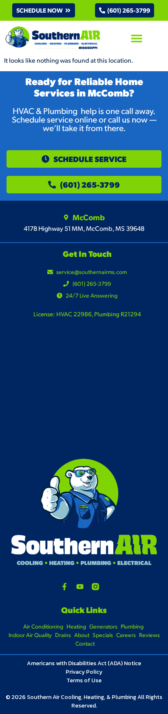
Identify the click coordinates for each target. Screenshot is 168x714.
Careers (126, 634)
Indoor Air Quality (30, 634)
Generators (103, 626)
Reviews (149, 634)
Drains (63, 634)
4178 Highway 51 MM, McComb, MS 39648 (84, 228)
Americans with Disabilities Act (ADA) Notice (84, 663)
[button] (43, 10)
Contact (85, 643)
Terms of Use (84, 680)
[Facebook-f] (64, 586)
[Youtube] (80, 586)
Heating (76, 626)
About (81, 634)
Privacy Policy (84, 672)
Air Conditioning (43, 626)
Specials (103, 634)
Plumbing (132, 626)
